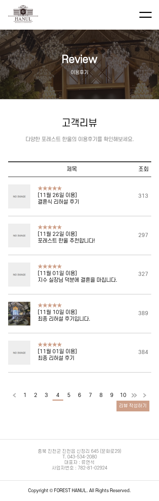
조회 (143, 169)
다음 (134, 396)
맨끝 (145, 396)
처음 (14, 396)
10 (123, 395)
